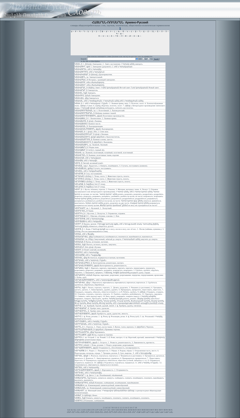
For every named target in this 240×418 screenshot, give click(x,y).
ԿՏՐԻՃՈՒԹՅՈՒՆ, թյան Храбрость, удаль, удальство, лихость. (101, 314)
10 (116, 408)
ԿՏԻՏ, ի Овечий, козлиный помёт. (89, 163)
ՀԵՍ (120, 412)
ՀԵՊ (110, 412)
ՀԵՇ (106, 412)
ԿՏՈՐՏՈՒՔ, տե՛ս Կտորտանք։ (89, 219)
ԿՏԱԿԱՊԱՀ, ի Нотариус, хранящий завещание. (95, 80)
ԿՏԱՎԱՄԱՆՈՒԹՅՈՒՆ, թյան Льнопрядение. (94, 129)
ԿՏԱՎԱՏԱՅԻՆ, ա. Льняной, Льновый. (91, 145)
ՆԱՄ (166, 412)
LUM (88, 410)
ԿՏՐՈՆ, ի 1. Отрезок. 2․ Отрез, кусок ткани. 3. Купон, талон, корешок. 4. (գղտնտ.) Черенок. (114, 327)
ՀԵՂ (87, 412)
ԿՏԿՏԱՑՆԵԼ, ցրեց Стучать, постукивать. (93, 168)
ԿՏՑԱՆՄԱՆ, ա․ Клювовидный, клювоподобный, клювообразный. (102, 388)
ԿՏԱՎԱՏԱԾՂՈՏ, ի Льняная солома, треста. (94, 139)
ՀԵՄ (92, 412)
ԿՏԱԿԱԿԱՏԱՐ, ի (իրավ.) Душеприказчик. (93, 74)
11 (118, 408)
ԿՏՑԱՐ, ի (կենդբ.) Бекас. (86, 395)
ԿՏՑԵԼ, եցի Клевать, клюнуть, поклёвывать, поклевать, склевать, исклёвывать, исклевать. (112, 398)
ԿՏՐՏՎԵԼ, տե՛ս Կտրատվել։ (88, 373)
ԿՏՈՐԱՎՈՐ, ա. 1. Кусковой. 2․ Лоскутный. (93, 208)
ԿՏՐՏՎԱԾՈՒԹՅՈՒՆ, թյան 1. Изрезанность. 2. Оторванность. (101, 370)
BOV (161, 410)
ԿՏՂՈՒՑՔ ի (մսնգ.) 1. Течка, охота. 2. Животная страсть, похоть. (103, 182)
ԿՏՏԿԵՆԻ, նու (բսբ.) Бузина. (88, 247)
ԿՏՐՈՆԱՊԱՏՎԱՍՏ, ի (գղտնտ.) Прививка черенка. (97, 329)
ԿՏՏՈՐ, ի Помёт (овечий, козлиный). (90, 250)
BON (135, 410)
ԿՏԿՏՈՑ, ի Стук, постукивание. (88, 174)
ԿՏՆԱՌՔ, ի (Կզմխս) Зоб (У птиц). (90, 184)
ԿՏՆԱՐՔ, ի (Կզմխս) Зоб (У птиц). (90, 187)
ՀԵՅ (97, 412)
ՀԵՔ (138, 412)
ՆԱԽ (156, 412)
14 (126, 408)
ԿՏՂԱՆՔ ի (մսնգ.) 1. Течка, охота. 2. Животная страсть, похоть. (102, 176)
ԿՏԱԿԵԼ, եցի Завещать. (85, 93)
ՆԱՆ (171, 412)
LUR (100, 410)
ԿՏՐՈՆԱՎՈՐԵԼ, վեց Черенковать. (90, 332)
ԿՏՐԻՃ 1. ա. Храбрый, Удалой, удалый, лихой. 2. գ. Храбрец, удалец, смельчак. (108, 306)
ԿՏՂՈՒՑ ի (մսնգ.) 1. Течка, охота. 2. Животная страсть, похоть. (102, 179)
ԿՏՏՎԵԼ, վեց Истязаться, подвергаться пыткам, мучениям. (100, 258)
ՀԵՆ (101, 412)
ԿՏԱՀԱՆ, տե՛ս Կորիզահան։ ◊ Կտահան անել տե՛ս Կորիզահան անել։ (109, 101)
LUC (79, 410)
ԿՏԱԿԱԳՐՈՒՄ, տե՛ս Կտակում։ (90, 72)
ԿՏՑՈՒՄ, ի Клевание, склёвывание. (90, 401)
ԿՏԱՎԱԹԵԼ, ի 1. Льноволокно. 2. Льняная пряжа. (96, 118)
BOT (152, 410)
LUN (92, 410)
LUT (104, 410)
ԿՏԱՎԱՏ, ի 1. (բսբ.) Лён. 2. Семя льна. (92, 132)
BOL (126, 410)
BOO (139, 410)
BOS (148, 410)
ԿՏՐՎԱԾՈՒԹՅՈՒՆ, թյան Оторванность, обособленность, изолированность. (107, 348)
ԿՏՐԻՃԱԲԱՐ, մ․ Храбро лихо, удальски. (92, 308)
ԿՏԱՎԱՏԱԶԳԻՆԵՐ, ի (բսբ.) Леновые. (92, 134)
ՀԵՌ (115, 412)
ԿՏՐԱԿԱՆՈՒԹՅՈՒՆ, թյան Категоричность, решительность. (101, 266)
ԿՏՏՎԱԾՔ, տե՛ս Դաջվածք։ (88, 255)
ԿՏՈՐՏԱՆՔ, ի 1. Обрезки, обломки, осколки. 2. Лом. (97, 216)
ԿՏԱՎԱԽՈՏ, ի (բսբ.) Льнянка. (88, 121)
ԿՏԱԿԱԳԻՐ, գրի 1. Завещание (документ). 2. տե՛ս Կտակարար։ (104, 67)
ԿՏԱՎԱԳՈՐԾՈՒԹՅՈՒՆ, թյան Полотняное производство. (100, 116)
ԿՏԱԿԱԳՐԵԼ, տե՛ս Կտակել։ (88, 69)
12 (121, 408)
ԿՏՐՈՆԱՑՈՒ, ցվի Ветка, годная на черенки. (94, 335)
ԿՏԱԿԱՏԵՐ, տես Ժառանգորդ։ (90, 85)
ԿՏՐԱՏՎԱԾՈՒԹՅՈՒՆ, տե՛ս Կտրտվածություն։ (97, 280)
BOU (157, 410)
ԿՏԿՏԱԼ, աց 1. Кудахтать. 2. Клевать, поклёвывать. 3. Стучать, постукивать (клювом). (111, 166)
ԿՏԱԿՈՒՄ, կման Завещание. (87, 96)
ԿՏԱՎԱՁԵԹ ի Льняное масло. (88, 124)
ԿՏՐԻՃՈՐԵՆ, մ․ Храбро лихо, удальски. (92, 311)
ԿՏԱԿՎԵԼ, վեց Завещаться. (87, 98)
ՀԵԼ (78, 412)
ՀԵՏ (129, 412)
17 (133, 408)
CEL (108, 410)
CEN (113, 410)
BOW (166, 410)
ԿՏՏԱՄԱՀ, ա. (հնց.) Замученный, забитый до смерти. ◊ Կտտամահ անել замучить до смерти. (116, 239)
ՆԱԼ (152, 412)
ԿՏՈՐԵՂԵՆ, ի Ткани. (84, 211)
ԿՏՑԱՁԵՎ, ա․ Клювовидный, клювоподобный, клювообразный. (101, 385)
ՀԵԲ (69, 412)
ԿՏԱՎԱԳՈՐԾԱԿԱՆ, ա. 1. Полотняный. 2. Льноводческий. (100, 111)
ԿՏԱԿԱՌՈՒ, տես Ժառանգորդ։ (89, 82)
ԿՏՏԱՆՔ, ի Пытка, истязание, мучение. (91, 242)
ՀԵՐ (134, 412)
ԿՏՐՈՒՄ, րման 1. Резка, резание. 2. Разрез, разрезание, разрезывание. (104, 345)
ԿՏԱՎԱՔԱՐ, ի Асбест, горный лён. (90, 150)
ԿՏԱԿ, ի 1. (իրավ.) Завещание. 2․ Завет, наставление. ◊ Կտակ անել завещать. (109, 64)
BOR (144, 410)
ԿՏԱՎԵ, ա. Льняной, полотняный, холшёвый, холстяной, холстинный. (104, 153)
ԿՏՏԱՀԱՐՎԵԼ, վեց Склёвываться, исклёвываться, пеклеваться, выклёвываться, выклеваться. (114, 237)
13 (123, 408)
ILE (68, 410)
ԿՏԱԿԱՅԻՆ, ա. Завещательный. (89, 77)
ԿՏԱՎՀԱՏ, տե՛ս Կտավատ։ (88, 158)
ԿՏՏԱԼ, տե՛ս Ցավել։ (84, 234)
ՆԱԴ (148, 412)
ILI (72, 410)
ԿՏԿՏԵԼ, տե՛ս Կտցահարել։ (88, 171)
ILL (75, 410)
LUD (83, 410)
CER (117, 410)
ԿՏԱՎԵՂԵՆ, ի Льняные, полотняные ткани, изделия (97, 155)
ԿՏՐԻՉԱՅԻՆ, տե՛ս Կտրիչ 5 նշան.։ (91, 321)
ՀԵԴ (74, 412)
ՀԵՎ (125, 412)
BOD (121, 410)
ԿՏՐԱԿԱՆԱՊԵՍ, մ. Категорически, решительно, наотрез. (99, 263)
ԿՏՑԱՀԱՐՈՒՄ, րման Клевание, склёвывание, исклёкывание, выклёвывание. (107, 383)
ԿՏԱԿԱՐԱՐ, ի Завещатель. (86, 90)
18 (136, 408)
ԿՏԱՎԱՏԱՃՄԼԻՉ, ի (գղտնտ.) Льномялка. (94, 142)
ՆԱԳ (143, 412)
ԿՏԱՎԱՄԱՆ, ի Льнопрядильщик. (89, 126)
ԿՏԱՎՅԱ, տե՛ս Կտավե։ (86, 160)
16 (131, 408)
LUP (96, 410)
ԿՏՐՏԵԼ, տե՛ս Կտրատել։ (87, 367)
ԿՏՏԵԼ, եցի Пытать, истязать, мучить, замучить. (96, 244)
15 (128, 408)
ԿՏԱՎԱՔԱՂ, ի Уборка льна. (87, 147)
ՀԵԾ (82, 412)
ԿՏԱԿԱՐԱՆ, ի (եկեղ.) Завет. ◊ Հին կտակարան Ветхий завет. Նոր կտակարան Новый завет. (117, 88)
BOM (130, 410)
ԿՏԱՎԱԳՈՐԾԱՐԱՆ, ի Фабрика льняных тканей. (95, 113)
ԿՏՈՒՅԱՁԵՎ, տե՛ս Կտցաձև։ (89, 221)
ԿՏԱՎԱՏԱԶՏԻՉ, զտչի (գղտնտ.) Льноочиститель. (97, 137)
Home (7, 22)
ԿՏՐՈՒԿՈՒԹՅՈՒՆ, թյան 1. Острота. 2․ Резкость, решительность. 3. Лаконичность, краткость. (115, 343)
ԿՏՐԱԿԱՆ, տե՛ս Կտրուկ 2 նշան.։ (91, 260)
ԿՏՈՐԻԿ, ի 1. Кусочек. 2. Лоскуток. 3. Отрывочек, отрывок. (100, 213)
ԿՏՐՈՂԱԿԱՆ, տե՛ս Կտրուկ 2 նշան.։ (92, 324)
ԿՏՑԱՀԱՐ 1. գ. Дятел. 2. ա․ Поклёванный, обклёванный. (99, 375)
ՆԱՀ (162, 412)
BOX (170, 410)
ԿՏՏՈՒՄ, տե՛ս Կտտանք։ (87, 252)
